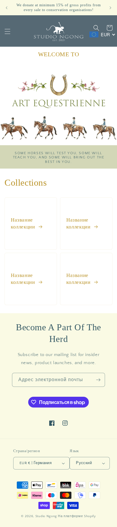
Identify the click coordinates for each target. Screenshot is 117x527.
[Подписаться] (98, 380)
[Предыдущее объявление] (6, 7)
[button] (7, 31)
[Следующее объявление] (110, 7)
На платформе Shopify (77, 516)
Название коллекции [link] (23, 223)
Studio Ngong (46, 516)
